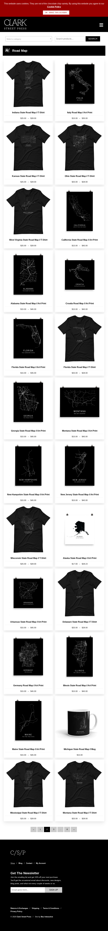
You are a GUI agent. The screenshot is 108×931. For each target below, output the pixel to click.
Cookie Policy (54, 7)
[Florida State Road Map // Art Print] (28, 345)
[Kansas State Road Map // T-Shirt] (28, 154)
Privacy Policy (16, 911)
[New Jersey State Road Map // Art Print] (79, 472)
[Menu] (101, 25)
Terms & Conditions (51, 908)
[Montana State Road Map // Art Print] (79, 408)
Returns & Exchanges (19, 908)
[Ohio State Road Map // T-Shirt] (79, 154)
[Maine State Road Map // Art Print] (28, 727)
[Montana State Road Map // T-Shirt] (79, 790)
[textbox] (29, 39)
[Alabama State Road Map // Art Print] (28, 281)
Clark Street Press (24, 917)
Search (92, 39)
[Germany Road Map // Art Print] (28, 663)
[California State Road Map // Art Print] (79, 217)
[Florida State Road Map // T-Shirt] (79, 345)
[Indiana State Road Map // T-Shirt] (28, 90)
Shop (13, 863)
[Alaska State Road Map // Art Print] (79, 536)
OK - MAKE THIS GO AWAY (56, 13)
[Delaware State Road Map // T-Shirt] (79, 599)
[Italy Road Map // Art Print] (79, 90)
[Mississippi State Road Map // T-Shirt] (28, 790)
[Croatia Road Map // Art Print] (79, 281)
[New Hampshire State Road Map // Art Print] (28, 472)
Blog (20, 863)
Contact (29, 863)
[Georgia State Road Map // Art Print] (28, 408)
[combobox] (28, 38)
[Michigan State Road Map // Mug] (79, 727)
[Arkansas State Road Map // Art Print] (28, 599)
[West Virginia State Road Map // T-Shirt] (28, 217)
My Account (41, 863)
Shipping (35, 908)
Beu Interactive (47, 917)
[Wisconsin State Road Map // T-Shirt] (28, 536)
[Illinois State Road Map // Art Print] (79, 663)
